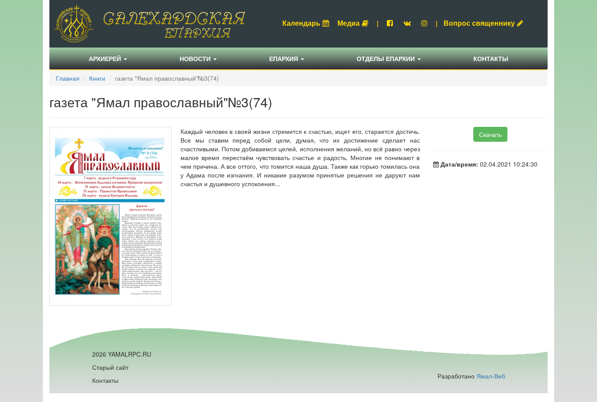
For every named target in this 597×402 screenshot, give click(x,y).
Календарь (301, 23)
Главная (68, 78)
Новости (196, 58)
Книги (97, 78)
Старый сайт (110, 367)
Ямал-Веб (490, 375)
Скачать (490, 134)
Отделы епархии (387, 58)
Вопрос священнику (479, 23)
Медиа (348, 23)
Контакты (490, 58)
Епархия (284, 58)
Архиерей (106, 58)
